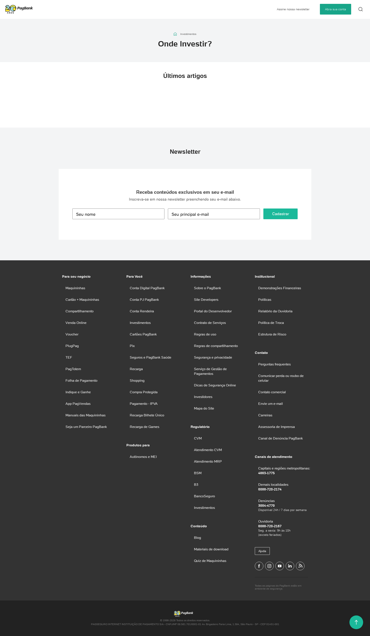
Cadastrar (280, 213)
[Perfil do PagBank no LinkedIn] (290, 566)
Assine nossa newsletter (293, 9)
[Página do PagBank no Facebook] (259, 566)
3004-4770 (266, 505)
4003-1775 (266, 473)
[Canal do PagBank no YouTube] (280, 566)
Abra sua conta (335, 9)
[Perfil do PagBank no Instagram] (269, 566)
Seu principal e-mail (190, 214)
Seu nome (85, 214)
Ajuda (262, 551)
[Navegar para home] (175, 34)
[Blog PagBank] (300, 566)
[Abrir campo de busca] (360, 9)
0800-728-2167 (270, 526)
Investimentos (188, 34)
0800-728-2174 (270, 489)
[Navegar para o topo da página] (356, 622)
